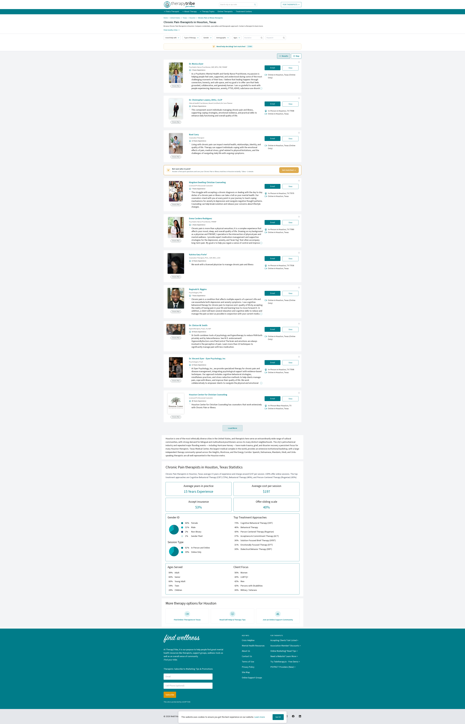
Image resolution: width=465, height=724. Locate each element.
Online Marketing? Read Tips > (284, 651)
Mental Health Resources (253, 645)
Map (297, 56)
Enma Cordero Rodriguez (200, 218)
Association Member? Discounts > (285, 645)
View (290, 68)
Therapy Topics (208, 11)
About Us (246, 651)
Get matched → (289, 170)
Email (272, 67)
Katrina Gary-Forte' (198, 254)
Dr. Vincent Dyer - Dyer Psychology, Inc (207, 358)
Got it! (278, 717)
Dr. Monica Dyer (196, 63)
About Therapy (190, 11)
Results (285, 56)
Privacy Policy (248, 667)
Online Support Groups (252, 677)
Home (166, 18)
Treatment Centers (244, 11)
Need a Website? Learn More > (284, 656)
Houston (192, 18)
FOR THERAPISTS (290, 4)
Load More (232, 428)
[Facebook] (293, 716)
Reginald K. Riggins (198, 289)
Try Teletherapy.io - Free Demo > (285, 661)
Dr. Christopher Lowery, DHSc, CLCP (205, 99)
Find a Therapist (172, 11)
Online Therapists (225, 11)
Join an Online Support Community (278, 619)
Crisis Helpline (248, 640)
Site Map (246, 672)
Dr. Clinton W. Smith (198, 325)
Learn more (259, 717)
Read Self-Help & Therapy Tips (232, 619)
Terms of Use (248, 661)
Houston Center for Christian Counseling (208, 394)
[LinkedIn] (299, 716)
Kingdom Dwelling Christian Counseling (207, 182)
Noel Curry (194, 134)
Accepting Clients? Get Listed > (284, 640)
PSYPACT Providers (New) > (282, 667)
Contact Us (247, 656)
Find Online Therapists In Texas (187, 619)
